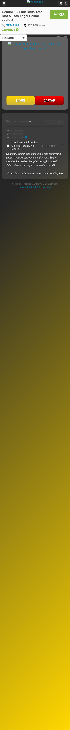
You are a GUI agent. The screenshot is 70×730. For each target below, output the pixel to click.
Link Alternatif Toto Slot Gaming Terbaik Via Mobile (37, 145)
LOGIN (20, 100)
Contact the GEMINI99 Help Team (35, 186)
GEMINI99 (12, 25)
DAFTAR (49, 100)
